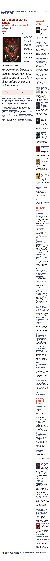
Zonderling (39, 453)
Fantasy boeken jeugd (40, 400)
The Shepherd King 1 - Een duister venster (42, 513)
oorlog (16, 89)
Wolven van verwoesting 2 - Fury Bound (42, 190)
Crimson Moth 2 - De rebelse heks (41, 323)
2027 (28, 11)
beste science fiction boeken (13, 120)
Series (3, 13)
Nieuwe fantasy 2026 (19, 11)
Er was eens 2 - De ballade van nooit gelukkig (44, 160)
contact (37, 552)
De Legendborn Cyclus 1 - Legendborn (44, 104)
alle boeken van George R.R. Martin (14, 93)
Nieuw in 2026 (40, 22)
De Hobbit (38, 409)
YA (8, 13)
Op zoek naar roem (41, 499)
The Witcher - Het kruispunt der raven (41, 337)
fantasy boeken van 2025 (42, 393)
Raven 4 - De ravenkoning (39, 482)
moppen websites (29, 552)
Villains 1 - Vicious (41, 75)
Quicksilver (39, 215)
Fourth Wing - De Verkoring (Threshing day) (45, 88)
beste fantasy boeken (20, 33)
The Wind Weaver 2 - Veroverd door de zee (41, 62)
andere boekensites (19, 552)
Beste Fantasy (6, 11)
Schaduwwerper (45, 146)
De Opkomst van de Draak (28, 37)
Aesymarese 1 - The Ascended (45, 27)
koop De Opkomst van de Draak (11, 92)
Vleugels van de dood (41, 437)
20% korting (15, 553)
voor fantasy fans (27, 120)
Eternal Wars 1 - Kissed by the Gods (42, 46)
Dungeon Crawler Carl (44, 173)
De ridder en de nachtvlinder (40, 275)
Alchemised (39, 227)
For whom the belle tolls (42, 309)
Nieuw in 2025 (40, 209)
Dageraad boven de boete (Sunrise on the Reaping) (41, 293)
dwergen (11, 89)
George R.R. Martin (7, 28)
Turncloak (43, 132)
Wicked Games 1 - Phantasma (40, 368)
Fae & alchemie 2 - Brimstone (41, 243)
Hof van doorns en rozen (42, 539)
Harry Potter (39, 422)
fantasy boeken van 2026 (42, 203)
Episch (34, 11)
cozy (11, 13)
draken (7, 89)
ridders (20, 89)
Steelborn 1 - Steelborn (44, 118)
